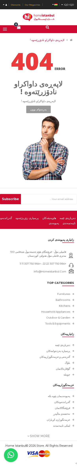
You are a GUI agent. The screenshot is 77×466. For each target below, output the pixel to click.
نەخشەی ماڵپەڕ (61, 413)
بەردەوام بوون (38, 109)
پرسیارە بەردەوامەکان (58, 350)
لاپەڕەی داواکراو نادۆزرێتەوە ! (47, 40)
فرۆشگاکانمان (62, 407)
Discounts (15, 5)
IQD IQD (68, 4)
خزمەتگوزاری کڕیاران (58, 419)
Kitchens (64, 305)
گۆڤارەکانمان (63, 368)
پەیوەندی (54, 223)
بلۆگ (67, 362)
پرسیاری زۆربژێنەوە (27, 218)
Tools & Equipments (57, 323)
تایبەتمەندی (69, 223)
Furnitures (63, 293)
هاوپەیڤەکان (49, 218)
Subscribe (10, 199)
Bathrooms (63, 299)
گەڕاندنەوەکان (62, 402)
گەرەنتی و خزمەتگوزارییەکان (54, 356)
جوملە (67, 374)
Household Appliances (55, 311)
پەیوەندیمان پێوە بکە (59, 396)
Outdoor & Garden (58, 317)
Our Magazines (32, 5)
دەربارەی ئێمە (68, 218)
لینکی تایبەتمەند (61, 425)
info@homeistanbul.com (50, 271)
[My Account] (5, 5)
